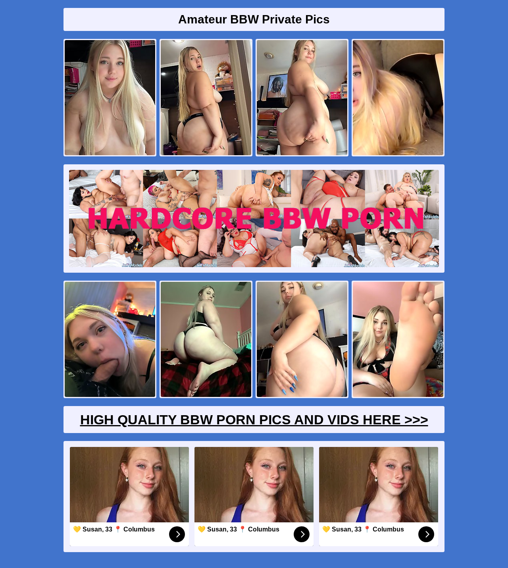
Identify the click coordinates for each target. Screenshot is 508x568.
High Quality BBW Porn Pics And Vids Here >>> (254, 419)
